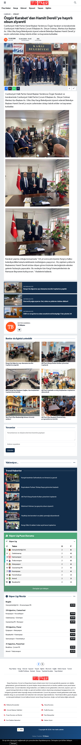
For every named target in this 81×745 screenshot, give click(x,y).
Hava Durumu (48, 705)
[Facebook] (38, 664)
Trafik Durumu (48, 710)
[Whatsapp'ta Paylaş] (14, 88)
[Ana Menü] (5, 3)
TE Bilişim (21, 325)
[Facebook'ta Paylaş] (6, 88)
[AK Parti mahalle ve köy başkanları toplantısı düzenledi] (58, 379)
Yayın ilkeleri (58, 671)
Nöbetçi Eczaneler (13, 705)
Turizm (69, 669)
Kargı (15, 8)
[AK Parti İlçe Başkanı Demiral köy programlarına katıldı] (58, 406)
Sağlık (55, 669)
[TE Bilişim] (11, 327)
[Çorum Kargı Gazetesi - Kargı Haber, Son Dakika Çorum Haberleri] (39, 2)
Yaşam (40, 8)
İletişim (32, 671)
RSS (21, 729)
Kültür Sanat (62, 669)
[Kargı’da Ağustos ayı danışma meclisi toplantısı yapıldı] (23, 352)
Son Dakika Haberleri (13, 720)
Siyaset (32, 8)
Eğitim (48, 8)
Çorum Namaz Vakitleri (14, 710)
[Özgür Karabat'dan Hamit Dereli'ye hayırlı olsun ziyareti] (40, 64)
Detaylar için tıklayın (40, 589)
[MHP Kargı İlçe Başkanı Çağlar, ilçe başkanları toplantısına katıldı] (23, 379)
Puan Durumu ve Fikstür (14, 715)
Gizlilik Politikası (23, 671)
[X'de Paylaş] (10, 88)
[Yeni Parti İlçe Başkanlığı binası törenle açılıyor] (23, 406)
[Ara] (75, 2)
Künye (38, 671)
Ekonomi (48, 669)
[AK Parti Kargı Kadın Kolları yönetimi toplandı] (58, 352)
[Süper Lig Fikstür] (74, 596)
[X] (42, 664)
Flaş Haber (6, 8)
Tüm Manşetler (49, 715)
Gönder (10, 450)
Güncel (23, 8)
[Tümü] (74, 463)
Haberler (7, 14)
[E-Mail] (19, 330)
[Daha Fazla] (18, 88)
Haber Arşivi (48, 720)
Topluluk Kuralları (47, 671)
